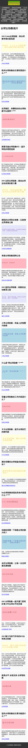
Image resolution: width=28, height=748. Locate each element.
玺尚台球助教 (5, 739)
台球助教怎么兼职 (15, 21)
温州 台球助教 (5, 316)
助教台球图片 (5, 556)
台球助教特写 (18, 14)
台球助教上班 (9, 11)
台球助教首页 (6, 7)
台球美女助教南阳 (7, 248)
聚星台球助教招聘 (18, 19)
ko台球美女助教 (6, 668)
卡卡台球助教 (5, 454)
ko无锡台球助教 (6, 173)
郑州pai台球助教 (16, 7)
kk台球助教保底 (6, 523)
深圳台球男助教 (6, 19)
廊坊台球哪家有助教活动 (8, 485)
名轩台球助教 (5, 594)
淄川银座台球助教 (16, 16)
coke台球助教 (5, 63)
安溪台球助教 (5, 422)
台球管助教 (5, 706)
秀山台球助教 (12, 17)
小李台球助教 (5, 356)
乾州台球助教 (5, 101)
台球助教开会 (22, 17)
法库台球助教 (5, 213)
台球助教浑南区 (6, 139)
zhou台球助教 (5, 390)
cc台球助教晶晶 (13, 9)
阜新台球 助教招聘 (7, 280)
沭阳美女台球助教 (10, 12)
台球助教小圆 (8, 14)
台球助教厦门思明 (7, 629)
